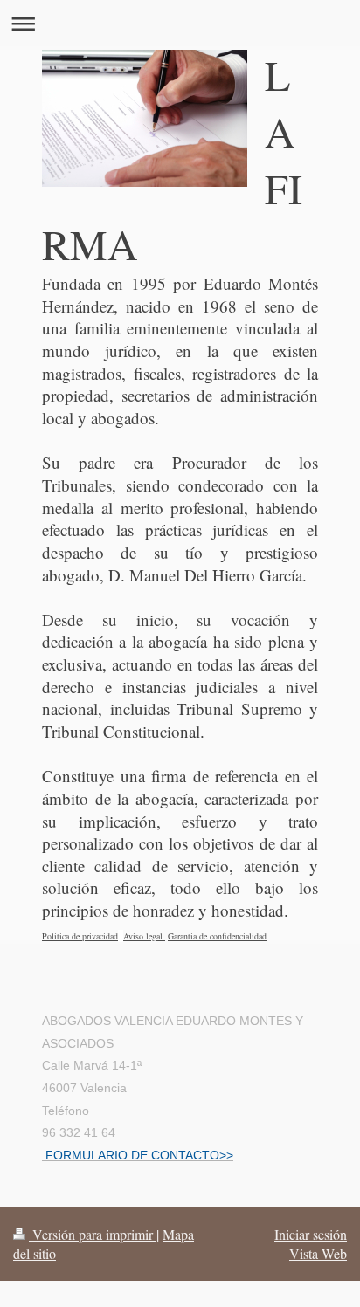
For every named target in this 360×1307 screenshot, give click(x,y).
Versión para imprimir (92, 1234)
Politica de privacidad (80, 936)
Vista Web (318, 1253)
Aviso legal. (144, 936)
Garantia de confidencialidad (217, 936)
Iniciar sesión (310, 1234)
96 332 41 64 (78, 1132)
